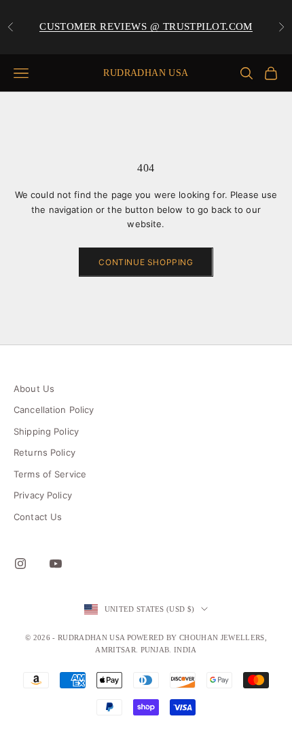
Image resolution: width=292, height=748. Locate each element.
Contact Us (38, 516)
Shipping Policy (46, 431)
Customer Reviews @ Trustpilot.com (146, 26)
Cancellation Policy (54, 409)
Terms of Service (50, 474)
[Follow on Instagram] (20, 563)
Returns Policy (44, 452)
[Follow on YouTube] (55, 563)
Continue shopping (145, 262)
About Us (34, 388)
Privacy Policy (43, 495)
